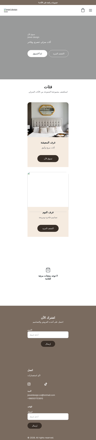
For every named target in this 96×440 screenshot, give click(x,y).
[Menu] (90, 10)
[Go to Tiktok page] (45, 384)
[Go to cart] (83, 10)
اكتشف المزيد (48, 228)
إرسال (48, 344)
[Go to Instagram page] (29, 384)
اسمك (30, 411)
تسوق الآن (48, 158)
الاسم (30, 330)
